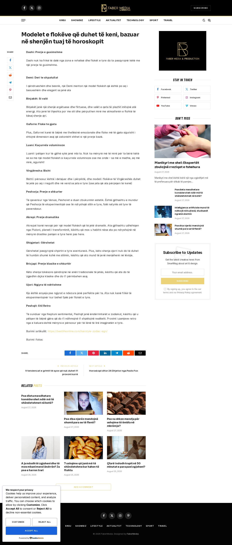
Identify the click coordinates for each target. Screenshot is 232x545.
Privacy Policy (183, 292)
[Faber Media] (116, 8)
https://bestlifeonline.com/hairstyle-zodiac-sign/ (78, 331)
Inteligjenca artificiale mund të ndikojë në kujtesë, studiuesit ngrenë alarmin (192, 210)
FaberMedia (133, 533)
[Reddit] (10, 75)
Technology (135, 20)
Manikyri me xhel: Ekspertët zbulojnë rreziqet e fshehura (177, 165)
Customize (18, 522)
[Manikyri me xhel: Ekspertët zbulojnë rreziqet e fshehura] (183, 141)
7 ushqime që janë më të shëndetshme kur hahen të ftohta (81, 467)
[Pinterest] (10, 90)
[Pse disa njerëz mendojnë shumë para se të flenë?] (83, 403)
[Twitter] (10, 68)
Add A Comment (83, 487)
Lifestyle (94, 20)
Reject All (45, 522)
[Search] (209, 20)
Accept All (31, 530)
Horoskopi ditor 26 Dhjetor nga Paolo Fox (113, 370)
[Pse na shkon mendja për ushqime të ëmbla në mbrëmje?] (126, 403)
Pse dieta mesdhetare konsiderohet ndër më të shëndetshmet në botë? (37, 399)
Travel (168, 20)
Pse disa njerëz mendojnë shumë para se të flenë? (81, 420)
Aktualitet (113, 20)
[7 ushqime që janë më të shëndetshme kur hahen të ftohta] (83, 447)
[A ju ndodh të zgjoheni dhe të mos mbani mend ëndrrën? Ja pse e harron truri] (40, 447)
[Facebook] (10, 60)
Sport (154, 20)
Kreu (62, 20)
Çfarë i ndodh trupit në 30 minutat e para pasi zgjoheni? (126, 465)
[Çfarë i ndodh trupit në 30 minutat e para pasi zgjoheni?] (126, 447)
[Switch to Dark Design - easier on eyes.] (204, 20)
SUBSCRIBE (201, 8)
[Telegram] (10, 83)
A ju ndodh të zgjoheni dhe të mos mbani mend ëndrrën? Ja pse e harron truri (40, 467)
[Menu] (23, 20)
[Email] (10, 98)
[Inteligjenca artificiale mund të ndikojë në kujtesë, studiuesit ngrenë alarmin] (163, 212)
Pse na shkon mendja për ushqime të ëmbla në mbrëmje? (123, 422)
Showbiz (77, 20)
